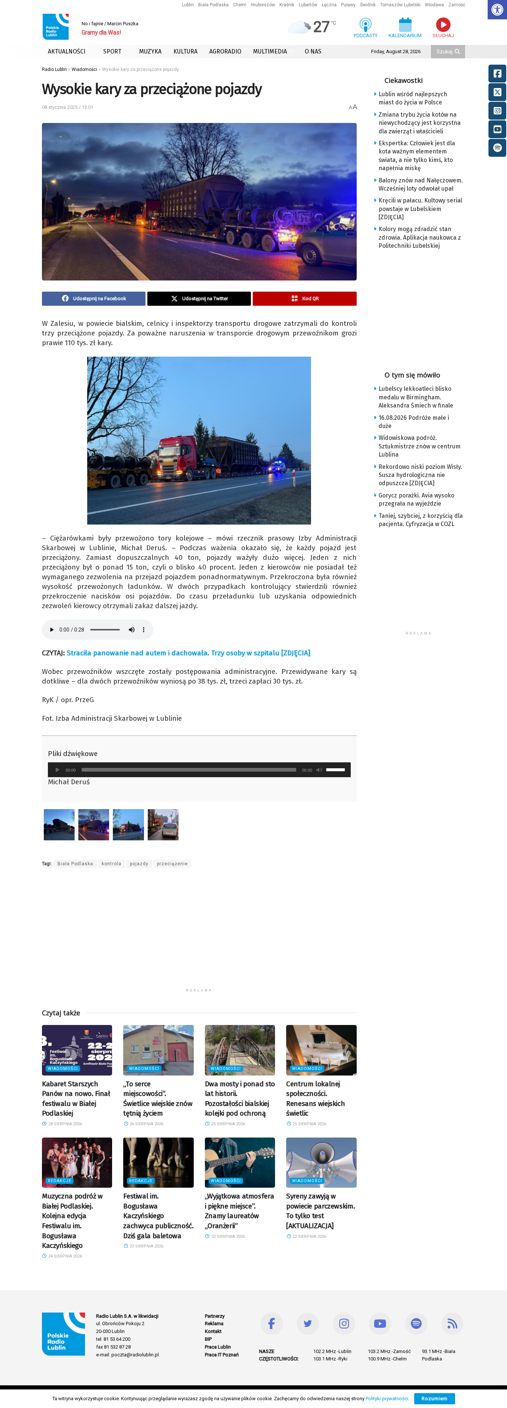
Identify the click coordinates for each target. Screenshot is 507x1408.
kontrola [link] (111, 863)
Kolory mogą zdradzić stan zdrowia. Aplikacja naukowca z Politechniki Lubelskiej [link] (420, 237)
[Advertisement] (199, 932)
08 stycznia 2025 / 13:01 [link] (67, 107)
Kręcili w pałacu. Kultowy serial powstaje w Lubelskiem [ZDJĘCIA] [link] (420, 209)
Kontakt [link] (213, 1331)
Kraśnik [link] (286, 4)
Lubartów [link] (308, 4)
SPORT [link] (112, 51)
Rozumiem (435, 1398)
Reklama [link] (214, 1323)
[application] (199, 769)
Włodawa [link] (434, 4)
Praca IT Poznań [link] (222, 1354)
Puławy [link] (348, 4)
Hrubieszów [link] (263, 4)
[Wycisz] (319, 769)
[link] (497, 9)
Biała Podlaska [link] (213, 4)
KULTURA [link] (185, 51)
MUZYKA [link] (150, 51)
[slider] (336, 769)
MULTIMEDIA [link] (270, 51)
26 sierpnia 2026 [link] (145, 1124)
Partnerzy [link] (215, 1316)
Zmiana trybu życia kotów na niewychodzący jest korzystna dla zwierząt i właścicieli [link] (420, 123)
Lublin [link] (188, 4)
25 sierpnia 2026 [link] (227, 1124)
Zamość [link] (456, 4)
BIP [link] (208, 1339)
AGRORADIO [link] (225, 51)
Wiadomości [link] (63, 1068)
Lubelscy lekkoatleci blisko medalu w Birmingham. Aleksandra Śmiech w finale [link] (416, 397)
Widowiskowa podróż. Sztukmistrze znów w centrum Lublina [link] (420, 446)
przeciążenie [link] (172, 863)
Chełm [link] (239, 4)
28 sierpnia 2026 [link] (64, 1124)
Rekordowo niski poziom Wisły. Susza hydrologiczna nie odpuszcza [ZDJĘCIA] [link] (420, 475)
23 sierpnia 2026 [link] (145, 1246)
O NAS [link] (313, 51)
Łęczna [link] (329, 4)
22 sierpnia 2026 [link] (227, 1236)
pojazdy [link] (139, 863)
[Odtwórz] (57, 769)
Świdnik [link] (368, 4)
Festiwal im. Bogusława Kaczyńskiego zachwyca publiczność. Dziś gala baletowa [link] (158, 1216)
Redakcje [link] (59, 1180)
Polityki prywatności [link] (387, 1398)
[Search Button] (458, 51)
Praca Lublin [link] (218, 1347)
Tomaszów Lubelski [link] (400, 4)
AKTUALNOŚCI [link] (66, 51)
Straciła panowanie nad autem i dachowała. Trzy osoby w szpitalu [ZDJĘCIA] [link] (188, 653)
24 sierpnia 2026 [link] (64, 1256)
